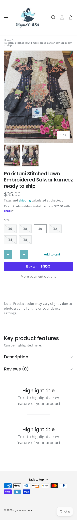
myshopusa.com (22, 510)
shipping (25, 200)
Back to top (36, 479)
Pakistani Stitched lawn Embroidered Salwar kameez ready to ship (38, 44)
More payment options (38, 276)
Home (7, 40)
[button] (70, 17)
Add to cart (52, 254)
